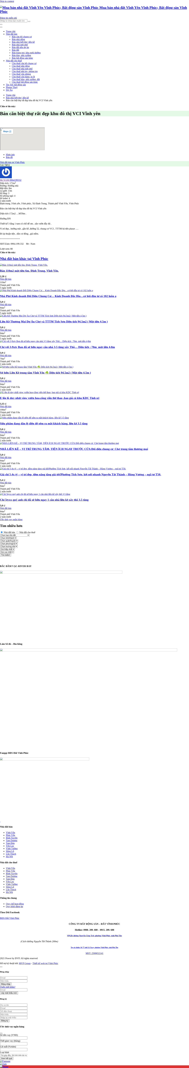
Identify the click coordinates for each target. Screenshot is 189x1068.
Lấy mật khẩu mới (9, 993)
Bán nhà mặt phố (20, 44)
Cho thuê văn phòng (21, 74)
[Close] (1, 1033)
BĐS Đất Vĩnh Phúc (9, 918)
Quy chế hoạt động (15, 904)
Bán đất (15, 50)
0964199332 (15, 180)
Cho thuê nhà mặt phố (22, 68)
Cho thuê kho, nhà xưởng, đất (26, 79)
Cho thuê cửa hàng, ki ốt (23, 76)
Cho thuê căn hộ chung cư (24, 63)
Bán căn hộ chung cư (22, 36)
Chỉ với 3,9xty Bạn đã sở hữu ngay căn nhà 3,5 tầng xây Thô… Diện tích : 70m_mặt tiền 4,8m (57, 347)
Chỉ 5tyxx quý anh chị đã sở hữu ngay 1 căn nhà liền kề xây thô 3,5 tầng (44, 499)
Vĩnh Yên (10, 832)
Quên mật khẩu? (7, 987)
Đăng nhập (5, 984)
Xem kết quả (6, 1058)
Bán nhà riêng (18, 39)
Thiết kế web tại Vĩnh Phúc (45, 963)
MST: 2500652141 (94, 953)
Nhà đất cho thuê (14, 60)
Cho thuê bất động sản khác (25, 82)
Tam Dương (11, 840)
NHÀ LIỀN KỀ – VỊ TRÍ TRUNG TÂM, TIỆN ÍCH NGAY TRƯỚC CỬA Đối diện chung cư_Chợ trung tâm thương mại (74, 449)
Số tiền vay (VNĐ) (9, 1035)
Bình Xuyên (11, 838)
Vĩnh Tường (12, 848)
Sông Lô (10, 851)
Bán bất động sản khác (22, 58)
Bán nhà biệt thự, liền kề (23, 42)
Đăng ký (4, 1021)
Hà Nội (9, 856)
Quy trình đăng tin (14, 906)
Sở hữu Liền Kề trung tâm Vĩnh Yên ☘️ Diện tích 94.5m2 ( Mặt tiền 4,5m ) (45, 372)
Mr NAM (5, 180)
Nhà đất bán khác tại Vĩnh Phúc (24, 259)
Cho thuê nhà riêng (21, 66)
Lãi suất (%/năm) (8, 1046)
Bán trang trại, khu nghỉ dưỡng (26, 52)
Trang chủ (10, 31)
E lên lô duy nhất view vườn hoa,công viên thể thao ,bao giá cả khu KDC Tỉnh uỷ (50, 398)
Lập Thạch (11, 854)
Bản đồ (9, 157)
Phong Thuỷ (12, 87)
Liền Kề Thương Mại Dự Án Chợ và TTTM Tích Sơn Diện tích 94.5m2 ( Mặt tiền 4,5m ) (54, 321)
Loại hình (4, 1052)
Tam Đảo (10, 843)
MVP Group (25, 963)
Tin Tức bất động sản (16, 84)
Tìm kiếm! (5, 555)
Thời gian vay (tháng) (10, 1041)
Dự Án (9, 90)
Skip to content (7, 1)
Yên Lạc (10, 846)
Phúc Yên (10, 835)
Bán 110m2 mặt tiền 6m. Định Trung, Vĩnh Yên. (29, 270)
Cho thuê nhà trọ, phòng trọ (25, 71)
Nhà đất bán (11, 34)
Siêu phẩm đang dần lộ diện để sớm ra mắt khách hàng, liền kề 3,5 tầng (44, 423)
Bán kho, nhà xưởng (21, 55)
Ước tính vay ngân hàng (11, 519)
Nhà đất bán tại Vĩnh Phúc (12, 162)
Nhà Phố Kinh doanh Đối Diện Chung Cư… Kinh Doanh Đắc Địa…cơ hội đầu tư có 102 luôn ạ (58, 296)
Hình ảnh (10, 154)
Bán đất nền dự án (20, 47)
